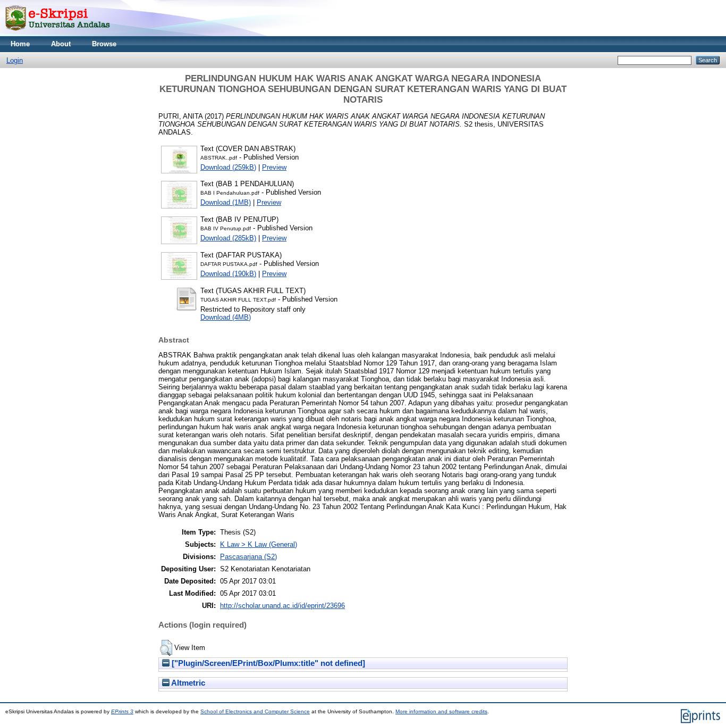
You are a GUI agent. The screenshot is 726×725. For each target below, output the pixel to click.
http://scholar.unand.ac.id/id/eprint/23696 (282, 606)
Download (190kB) (228, 274)
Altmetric (187, 683)
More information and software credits (441, 711)
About (61, 44)
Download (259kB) (228, 167)
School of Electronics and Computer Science (255, 711)
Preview (274, 167)
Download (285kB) (228, 238)
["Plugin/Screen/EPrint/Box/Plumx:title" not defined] (267, 663)
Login (14, 60)
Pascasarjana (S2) (248, 557)
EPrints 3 (122, 711)
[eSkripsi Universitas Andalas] (57, 34)
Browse (104, 44)
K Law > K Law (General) (258, 544)
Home (20, 44)
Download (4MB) (225, 317)
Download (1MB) (225, 202)
